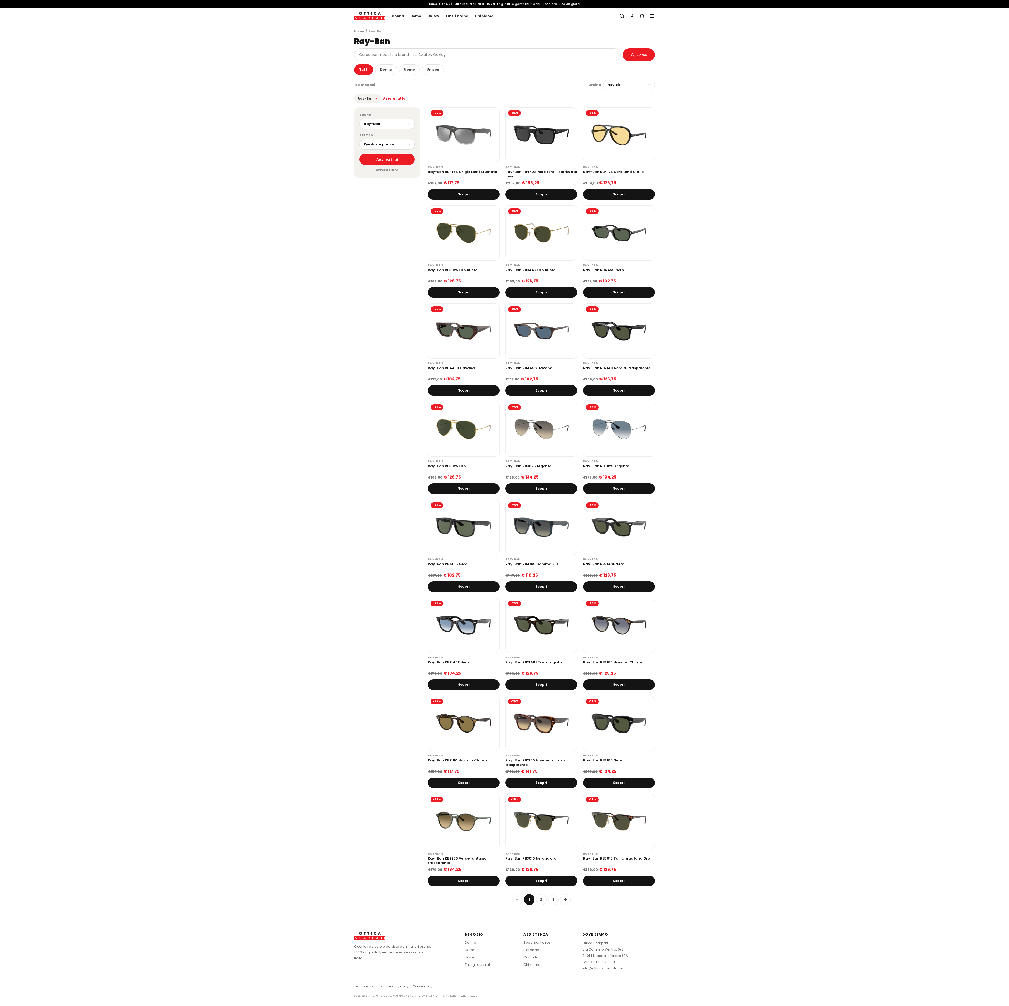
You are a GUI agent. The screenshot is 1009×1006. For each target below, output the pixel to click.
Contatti (530, 957)
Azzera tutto (394, 98)
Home (359, 31)
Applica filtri (387, 159)
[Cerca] (622, 16)
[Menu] (652, 16)
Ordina (594, 85)
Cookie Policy (422, 986)
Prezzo (366, 135)
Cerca (642, 55)
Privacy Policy (398, 986)
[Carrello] (642, 16)
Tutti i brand (457, 15)
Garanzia (531, 949)
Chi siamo (484, 15)
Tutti (363, 69)
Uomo (415, 15)
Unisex (433, 15)
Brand (365, 115)
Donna (398, 15)
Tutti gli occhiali (478, 964)
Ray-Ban (368, 98)
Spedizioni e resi (537, 942)
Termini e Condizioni (369, 986)
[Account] (632, 16)
